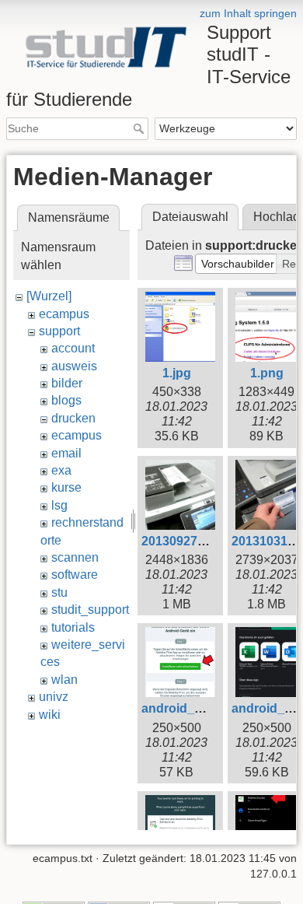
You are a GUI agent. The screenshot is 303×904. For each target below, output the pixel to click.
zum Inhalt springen (248, 13)
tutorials (73, 627)
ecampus (64, 314)
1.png (267, 373)
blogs (66, 400)
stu (59, 592)
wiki (50, 714)
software (74, 574)
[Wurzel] (48, 296)
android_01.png (188, 708)
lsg (59, 505)
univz (53, 696)
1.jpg (176, 373)
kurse (66, 487)
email (66, 453)
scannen (75, 557)
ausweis (74, 366)
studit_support (90, 609)
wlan (64, 679)
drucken (73, 418)
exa (61, 470)
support (59, 331)
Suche (140, 128)
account (73, 348)
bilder (66, 383)
